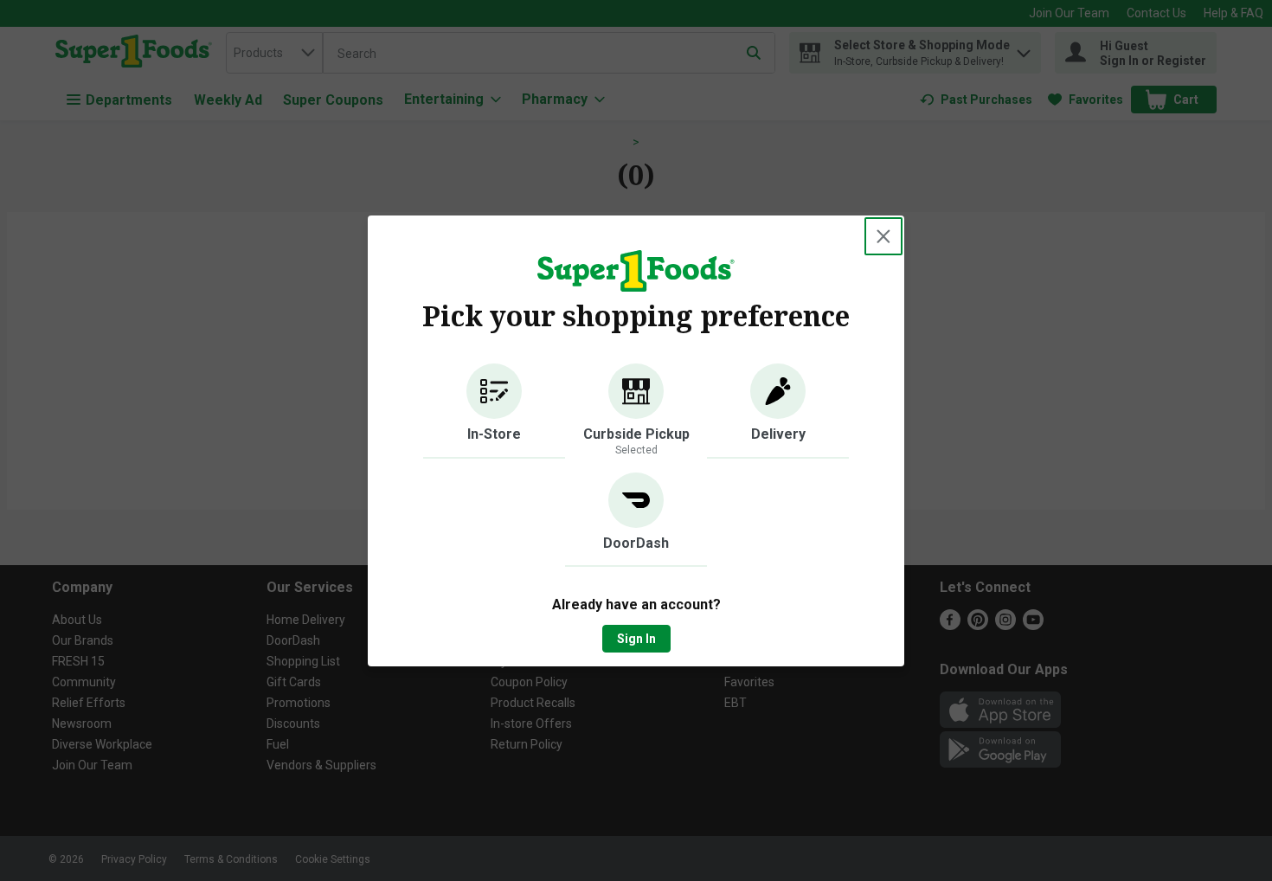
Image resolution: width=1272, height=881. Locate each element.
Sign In (636, 639)
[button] (494, 411)
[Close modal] (883, 236)
